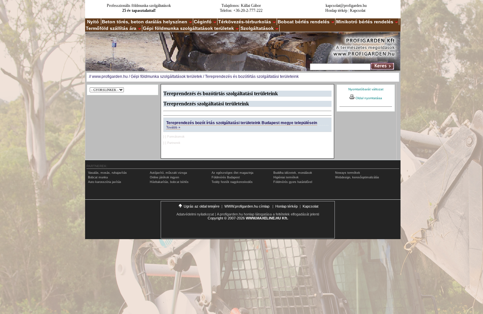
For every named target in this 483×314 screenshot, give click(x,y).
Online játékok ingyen (164, 177)
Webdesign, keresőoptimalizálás (357, 177)
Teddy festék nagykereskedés (232, 182)
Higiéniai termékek (286, 177)
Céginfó (203, 21)
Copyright (215, 218)
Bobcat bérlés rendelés (304, 21)
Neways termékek (347, 172)
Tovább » (173, 127)
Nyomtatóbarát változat (365, 89)
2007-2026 (236, 218)
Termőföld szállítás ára (111, 28)
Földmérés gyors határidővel (292, 182)
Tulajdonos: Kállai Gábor (241, 5)
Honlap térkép (336, 10)
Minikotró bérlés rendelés (364, 21)
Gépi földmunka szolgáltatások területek (188, 28)
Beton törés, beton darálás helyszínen (144, 21)
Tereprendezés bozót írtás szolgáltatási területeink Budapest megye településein (241, 123)
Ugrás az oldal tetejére (201, 206)
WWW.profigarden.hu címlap (247, 206)
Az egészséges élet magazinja (232, 172)
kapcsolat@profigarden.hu (346, 5)
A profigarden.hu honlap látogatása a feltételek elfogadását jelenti (268, 214)
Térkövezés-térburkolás (244, 21)
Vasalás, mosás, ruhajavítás (107, 172)
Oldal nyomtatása (368, 98)
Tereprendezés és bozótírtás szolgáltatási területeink (252, 76)
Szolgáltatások (257, 28)
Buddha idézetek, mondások (292, 172)
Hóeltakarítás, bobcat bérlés (169, 182)
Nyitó (93, 21)
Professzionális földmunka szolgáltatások (139, 5)
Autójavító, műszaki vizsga (168, 172)
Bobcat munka (98, 177)
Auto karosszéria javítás (104, 182)
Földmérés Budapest (226, 177)
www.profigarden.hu (110, 76)
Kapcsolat (357, 10)
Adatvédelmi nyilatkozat (195, 214)
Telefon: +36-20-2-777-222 (241, 10)
